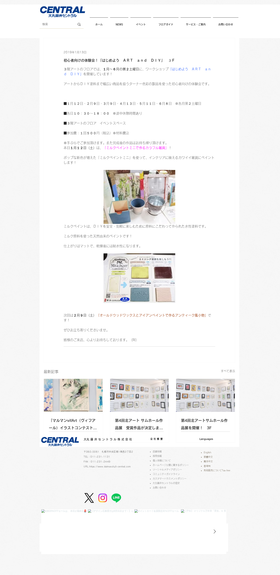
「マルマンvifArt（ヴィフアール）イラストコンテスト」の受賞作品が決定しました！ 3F (73, 425)
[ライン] (116, 498)
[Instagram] (102, 498)
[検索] (79, 24)
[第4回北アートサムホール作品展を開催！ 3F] (205, 395)
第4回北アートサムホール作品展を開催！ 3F (204, 424)
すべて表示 (228, 371)
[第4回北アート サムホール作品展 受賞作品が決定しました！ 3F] (139, 395)
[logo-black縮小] (89, 498)
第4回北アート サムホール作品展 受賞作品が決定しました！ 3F (139, 425)
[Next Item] (214, 531)
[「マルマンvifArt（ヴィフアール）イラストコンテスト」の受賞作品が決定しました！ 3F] (73, 395)
